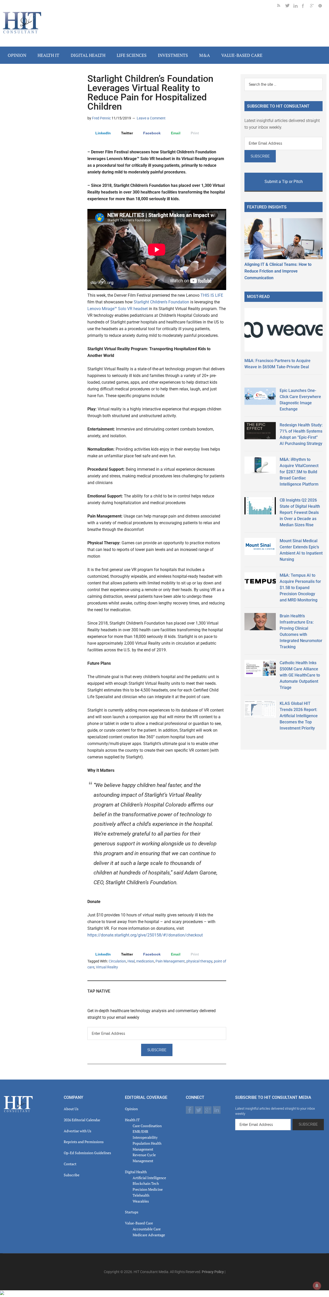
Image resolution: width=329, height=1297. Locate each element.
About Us (71, 1108)
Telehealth (141, 1195)
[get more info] (322, 6)
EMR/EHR (140, 1131)
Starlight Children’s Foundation (161, 302)
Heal (131, 961)
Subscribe (71, 1174)
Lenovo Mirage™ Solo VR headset (117, 308)
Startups (131, 1212)
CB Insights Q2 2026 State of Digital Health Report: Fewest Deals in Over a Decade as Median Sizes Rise (300, 512)
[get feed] (281, 6)
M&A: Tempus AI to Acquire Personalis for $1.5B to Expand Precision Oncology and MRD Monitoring (300, 587)
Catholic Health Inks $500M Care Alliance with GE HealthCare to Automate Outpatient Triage (300, 675)
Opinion (131, 1108)
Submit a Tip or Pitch (283, 181)
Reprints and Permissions (84, 1141)
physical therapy (199, 961)
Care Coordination (147, 1125)
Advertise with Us (77, 1130)
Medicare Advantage (149, 1234)
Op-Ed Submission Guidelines (87, 1152)
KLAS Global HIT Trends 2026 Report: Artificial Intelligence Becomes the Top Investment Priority (299, 716)
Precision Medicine (148, 1189)
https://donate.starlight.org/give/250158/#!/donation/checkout (145, 935)
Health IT (132, 1119)
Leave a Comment (151, 118)
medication (145, 961)
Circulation (117, 961)
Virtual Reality (107, 967)
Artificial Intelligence (149, 1177)
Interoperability (145, 1137)
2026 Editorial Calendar (82, 1119)
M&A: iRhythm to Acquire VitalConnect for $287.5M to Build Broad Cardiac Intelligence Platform (299, 472)
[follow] (289, 6)
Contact (70, 1163)
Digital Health (136, 1171)
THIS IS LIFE (211, 295)
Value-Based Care (139, 1223)
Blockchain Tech (146, 1183)
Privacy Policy (213, 1272)
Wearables (141, 1201)
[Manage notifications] (317, 1286)
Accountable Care (147, 1228)
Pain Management (170, 961)
